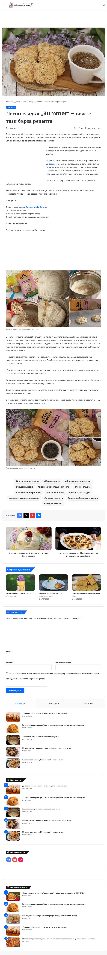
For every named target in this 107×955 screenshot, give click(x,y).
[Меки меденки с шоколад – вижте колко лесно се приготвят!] (13, 752)
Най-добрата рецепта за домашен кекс (86, 594)
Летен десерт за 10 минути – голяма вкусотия (50, 594)
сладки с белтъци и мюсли (83, 498)
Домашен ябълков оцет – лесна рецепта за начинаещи (44, 713)
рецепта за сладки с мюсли (24, 498)
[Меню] (3, 6)
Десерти (18, 102)
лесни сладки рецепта (29, 492)
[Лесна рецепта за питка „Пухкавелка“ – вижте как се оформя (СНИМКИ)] (13, 896)
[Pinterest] (32, 515)
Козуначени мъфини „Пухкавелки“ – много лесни (42, 759)
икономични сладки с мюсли (54, 486)
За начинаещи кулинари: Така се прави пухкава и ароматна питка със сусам (53, 725)
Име (8, 651)
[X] (26, 515)
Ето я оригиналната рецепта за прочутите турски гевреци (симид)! (50, 915)
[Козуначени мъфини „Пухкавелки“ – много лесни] (13, 763)
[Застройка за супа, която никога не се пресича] (13, 740)
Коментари (88, 703)
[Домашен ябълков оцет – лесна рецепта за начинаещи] (13, 717)
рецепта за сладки (80, 492)
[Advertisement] (53, 18)
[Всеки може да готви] (20, 5)
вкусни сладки (25, 486)
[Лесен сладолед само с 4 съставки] (20, 582)
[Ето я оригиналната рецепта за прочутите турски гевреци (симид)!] (13, 919)
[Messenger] (38, 515)
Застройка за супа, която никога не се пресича (41, 736)
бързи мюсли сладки (28, 481)
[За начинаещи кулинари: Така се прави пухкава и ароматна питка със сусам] (13, 728)
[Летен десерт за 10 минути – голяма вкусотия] (53, 582)
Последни (54, 703)
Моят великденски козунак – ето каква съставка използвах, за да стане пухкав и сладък (58, 938)
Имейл (9, 662)
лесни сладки (83, 486)
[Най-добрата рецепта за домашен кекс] (86, 582)
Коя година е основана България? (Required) (25, 679)
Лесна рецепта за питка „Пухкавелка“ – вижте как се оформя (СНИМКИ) (53, 893)
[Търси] (103, 6)
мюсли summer (56, 492)
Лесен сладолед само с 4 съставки (20, 593)
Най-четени (19, 703)
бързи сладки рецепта (78, 481)
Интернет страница (64, 662)
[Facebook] (19, 515)
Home (10, 102)
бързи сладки (53, 481)
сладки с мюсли (53, 503)
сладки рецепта (54, 498)
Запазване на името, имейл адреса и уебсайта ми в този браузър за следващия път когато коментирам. (53, 673)
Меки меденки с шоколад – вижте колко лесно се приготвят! (47, 748)
